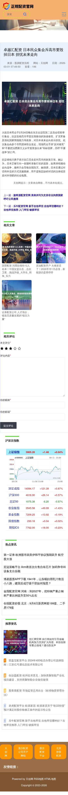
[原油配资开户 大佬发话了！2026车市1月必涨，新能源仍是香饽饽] (51, 248)
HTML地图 (50, 779)
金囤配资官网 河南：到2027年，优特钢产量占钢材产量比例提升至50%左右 (34, 593)
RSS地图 (39, 779)
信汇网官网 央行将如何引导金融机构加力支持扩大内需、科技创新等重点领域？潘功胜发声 (47, 642)
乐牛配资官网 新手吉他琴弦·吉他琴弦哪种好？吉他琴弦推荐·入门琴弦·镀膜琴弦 (34, 207)
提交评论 (8, 425)
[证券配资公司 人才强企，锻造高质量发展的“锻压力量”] (17, 294)
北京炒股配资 (58, 751)
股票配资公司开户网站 (23, 751)
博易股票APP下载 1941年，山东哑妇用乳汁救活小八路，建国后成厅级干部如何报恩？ (34, 581)
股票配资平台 (42, 751)
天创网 (6, 751)
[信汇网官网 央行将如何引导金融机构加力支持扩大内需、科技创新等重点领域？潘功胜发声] (15, 642)
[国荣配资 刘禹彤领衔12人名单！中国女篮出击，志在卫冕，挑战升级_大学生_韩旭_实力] (17, 248)
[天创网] (18, 6)
